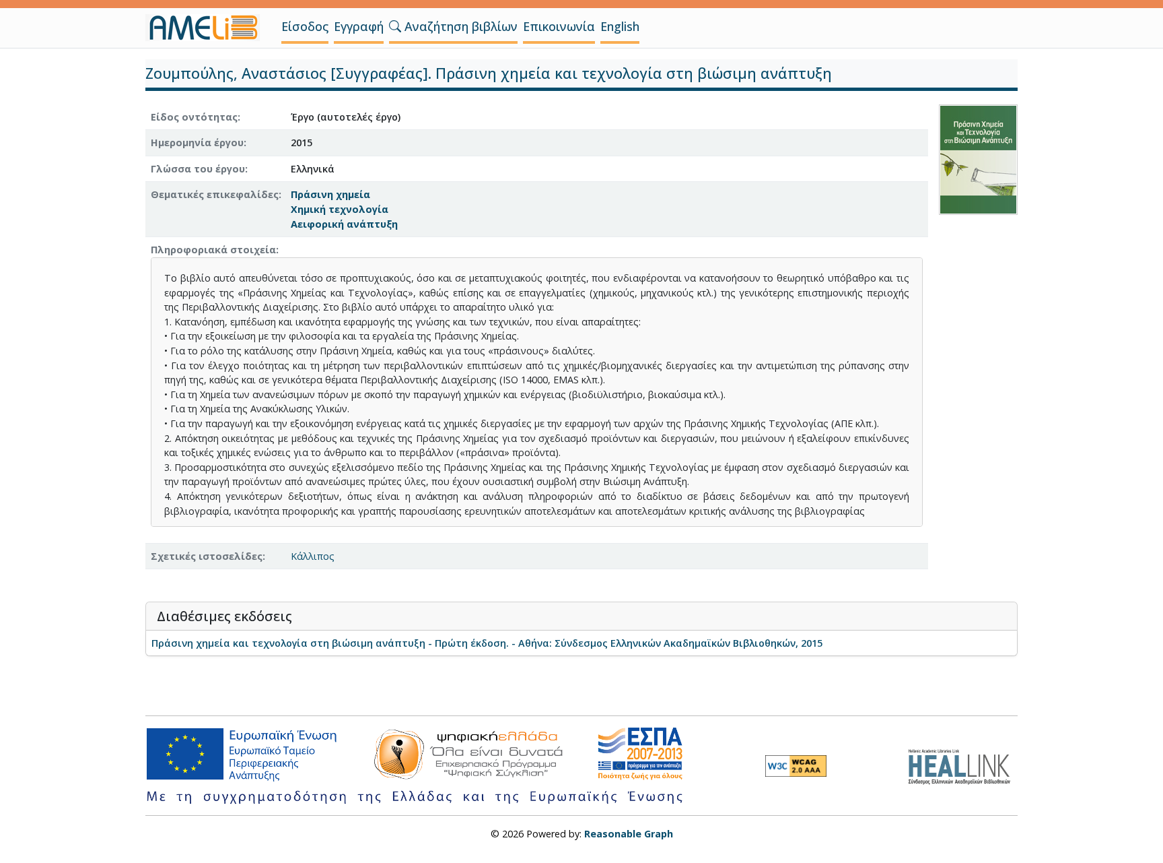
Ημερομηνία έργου (197, 142)
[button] (395, 26)
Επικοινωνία (559, 26)
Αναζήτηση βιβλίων (459, 26)
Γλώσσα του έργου (198, 168)
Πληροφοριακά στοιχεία (213, 249)
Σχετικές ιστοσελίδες (206, 556)
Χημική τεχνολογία (339, 209)
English (619, 26)
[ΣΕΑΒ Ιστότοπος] (963, 765)
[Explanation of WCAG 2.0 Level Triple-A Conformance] (795, 766)
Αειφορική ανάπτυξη (344, 224)
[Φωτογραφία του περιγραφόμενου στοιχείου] (978, 158)
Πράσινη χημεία (330, 194)
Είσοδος (304, 26)
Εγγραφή (359, 26)
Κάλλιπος (312, 556)
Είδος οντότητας (194, 116)
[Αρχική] (208, 27)
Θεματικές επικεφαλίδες (215, 194)
